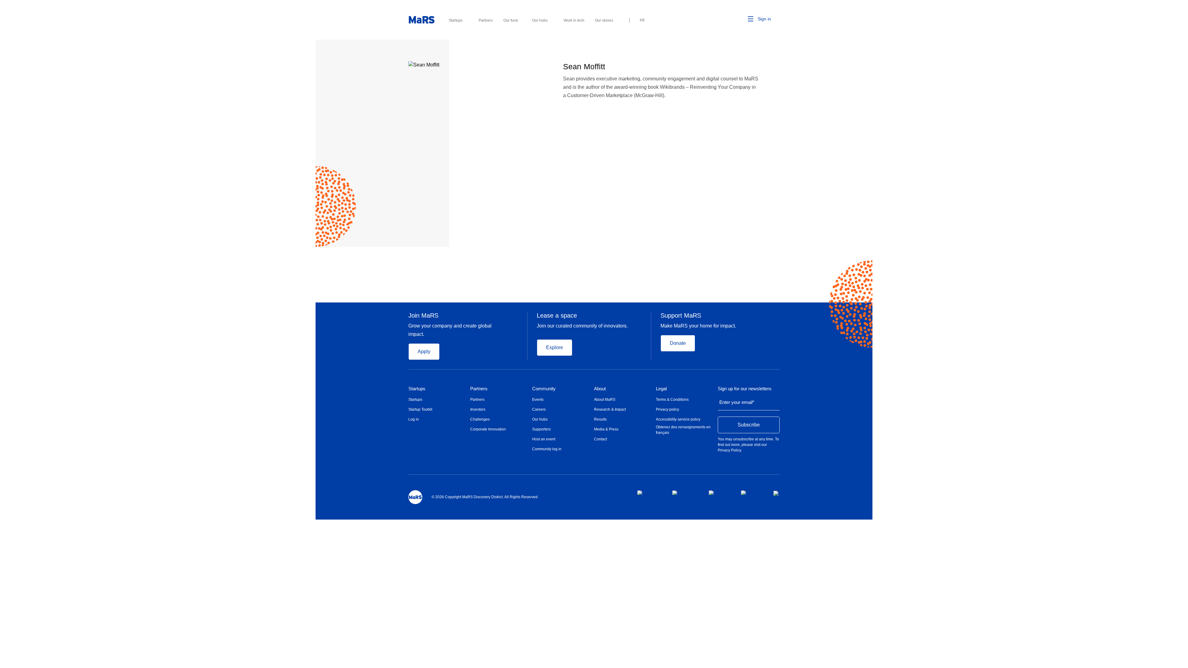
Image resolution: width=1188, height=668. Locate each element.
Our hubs (540, 419)
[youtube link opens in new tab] (752, 492)
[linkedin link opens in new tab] (720, 492)
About (600, 388)
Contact (600, 439)
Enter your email (736, 402)
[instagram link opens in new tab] (685, 492)
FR (642, 20)
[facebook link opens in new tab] (649, 492)
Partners (479, 388)
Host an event (543, 439)
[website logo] (421, 20)
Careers (539, 409)
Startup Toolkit (420, 409)
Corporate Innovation (488, 429)
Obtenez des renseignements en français (683, 430)
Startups (416, 388)
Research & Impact (610, 409)
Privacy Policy (729, 450)
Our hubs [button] (540, 20)
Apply (424, 351)
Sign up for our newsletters (745, 388)
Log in (413, 419)
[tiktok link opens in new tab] (776, 493)
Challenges (480, 419)
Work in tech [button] (574, 20)
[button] (741, 19)
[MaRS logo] (415, 497)
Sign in (764, 18)
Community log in (547, 449)
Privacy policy (667, 409)
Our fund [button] (510, 20)
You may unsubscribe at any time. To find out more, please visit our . (748, 444)
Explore (554, 347)
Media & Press (606, 429)
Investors (477, 409)
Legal (661, 388)
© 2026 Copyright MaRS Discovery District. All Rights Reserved (485, 497)
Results (600, 419)
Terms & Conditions (672, 399)
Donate (678, 343)
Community (544, 388)
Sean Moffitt (584, 66)
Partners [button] (486, 20)
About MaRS (604, 399)
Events (538, 399)
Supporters (541, 429)
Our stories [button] (604, 20)
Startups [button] (456, 20)
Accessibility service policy (678, 419)
